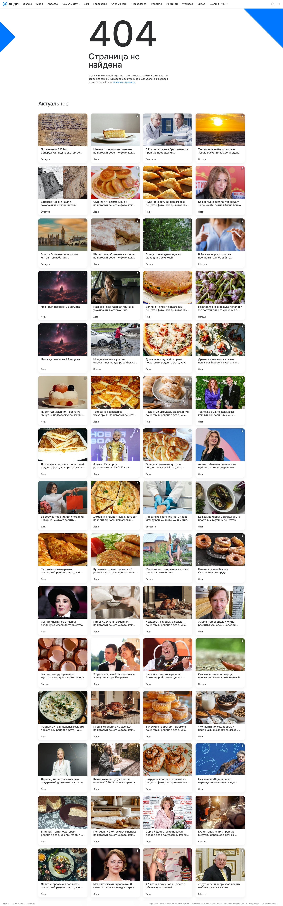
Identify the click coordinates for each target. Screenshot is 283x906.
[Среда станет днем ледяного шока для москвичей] (167, 243)
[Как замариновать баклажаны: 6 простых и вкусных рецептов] (220, 505)
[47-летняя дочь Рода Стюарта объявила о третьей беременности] (167, 872)
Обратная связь (269, 903)
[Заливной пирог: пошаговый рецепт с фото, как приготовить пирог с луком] (167, 295)
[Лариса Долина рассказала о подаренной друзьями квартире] (62, 768)
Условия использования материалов (241, 903)
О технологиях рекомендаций (174, 903)
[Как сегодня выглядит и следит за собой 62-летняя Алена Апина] (220, 190)
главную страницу (124, 82)
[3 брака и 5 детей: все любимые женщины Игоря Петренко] (115, 663)
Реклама (31, 903)
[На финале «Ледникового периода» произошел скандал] (220, 768)
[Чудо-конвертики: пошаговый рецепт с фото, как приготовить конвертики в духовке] (167, 190)
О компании (18, 903)
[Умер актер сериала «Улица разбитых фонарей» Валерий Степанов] (220, 610)
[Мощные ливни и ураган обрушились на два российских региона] (115, 348)
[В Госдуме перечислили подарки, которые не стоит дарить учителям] (62, 505)
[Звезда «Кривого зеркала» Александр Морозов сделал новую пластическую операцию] (167, 663)
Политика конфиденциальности (206, 903)
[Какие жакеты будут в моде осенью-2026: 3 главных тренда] (115, 768)
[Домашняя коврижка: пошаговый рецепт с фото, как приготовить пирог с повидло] (62, 453)
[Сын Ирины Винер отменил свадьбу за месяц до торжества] (62, 610)
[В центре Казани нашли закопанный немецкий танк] (62, 190)
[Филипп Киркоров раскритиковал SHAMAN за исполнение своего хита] (115, 453)
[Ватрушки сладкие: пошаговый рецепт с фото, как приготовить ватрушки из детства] (167, 768)
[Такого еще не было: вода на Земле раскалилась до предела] (220, 138)
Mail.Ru (6, 903)
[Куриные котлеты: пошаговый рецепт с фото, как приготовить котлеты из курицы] (115, 558)
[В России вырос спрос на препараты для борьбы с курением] (220, 243)
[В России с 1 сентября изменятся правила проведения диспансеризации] (167, 138)
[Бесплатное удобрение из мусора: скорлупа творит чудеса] (62, 663)
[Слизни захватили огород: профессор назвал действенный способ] (220, 663)
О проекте (153, 903)
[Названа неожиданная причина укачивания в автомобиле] (115, 295)
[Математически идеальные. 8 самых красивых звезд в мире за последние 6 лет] (115, 872)
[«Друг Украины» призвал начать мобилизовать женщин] (220, 872)
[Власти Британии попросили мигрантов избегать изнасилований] (62, 243)
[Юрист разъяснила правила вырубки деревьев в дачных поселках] (220, 820)
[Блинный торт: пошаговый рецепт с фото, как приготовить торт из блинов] (62, 820)
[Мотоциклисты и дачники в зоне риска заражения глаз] (167, 558)
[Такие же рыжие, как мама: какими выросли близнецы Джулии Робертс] (220, 400)
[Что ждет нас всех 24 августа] (62, 348)
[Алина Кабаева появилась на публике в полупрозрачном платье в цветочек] (220, 453)
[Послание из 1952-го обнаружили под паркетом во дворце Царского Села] (62, 138)
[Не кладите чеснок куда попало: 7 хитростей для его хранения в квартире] (220, 295)
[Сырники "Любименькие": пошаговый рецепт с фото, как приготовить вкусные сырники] (115, 190)
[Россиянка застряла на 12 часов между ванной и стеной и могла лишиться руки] (167, 505)
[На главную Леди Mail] (13, 4)
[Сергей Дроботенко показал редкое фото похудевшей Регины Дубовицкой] (167, 820)
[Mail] (5, 4)
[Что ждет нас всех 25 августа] (62, 295)
